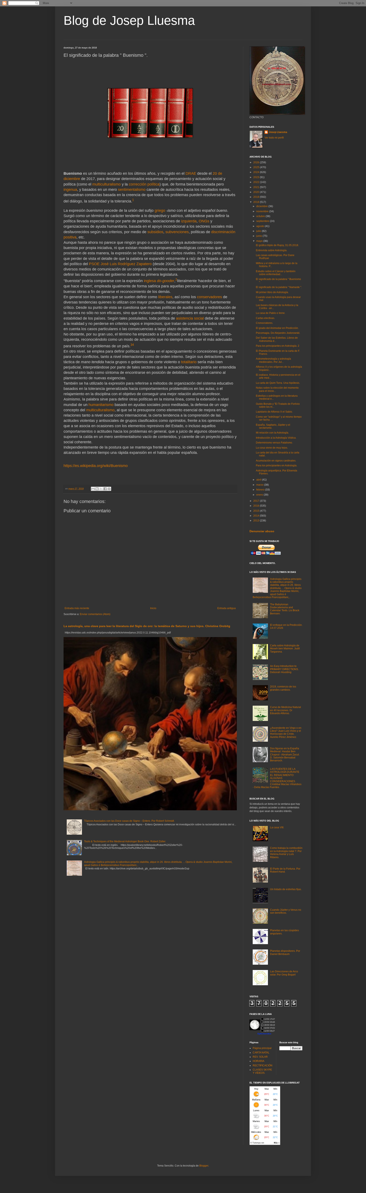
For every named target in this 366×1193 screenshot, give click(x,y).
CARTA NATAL (261, 1052)
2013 (256, 520)
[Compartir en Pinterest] (109, 489)
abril (259, 479)
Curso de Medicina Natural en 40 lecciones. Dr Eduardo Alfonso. (285, 710)
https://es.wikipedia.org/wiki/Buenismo (96, 466)
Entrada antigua (226, 608)
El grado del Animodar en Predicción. (277, 328)
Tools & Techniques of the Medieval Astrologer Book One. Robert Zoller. (125, 841)
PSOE (94, 264)
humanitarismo (101, 405)
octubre (261, 216)
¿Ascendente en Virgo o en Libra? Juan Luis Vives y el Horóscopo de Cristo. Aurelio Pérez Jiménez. (285, 732)
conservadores (209, 297)
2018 (256, 202)
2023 (256, 177)
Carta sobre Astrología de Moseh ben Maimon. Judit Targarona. (285, 648)
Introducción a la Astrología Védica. (276, 437)
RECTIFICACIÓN (262, 1065)
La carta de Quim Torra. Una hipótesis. (278, 382)
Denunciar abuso (262, 531)
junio (259, 235)
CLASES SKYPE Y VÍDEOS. (262, 1071)
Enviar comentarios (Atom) (95, 614)
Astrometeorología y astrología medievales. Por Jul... (273, 360)
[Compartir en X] (101, 489)
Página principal (262, 1048)
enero (260, 494)
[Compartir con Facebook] (105, 489)
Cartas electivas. (265, 318)
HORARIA (258, 1061)
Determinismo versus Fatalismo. (274, 442)
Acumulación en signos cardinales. (276, 460)
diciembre (262, 206)
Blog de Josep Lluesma (129, 20)
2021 (256, 187)
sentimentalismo (132, 189)
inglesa (150, 281)
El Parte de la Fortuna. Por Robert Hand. (285, 870)
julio (259, 231)
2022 (256, 182)
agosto (260, 226)
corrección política (144, 184)
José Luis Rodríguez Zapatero (126, 264)
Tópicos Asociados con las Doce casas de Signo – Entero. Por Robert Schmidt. (129, 820)
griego (160, 210)
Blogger (203, 1165)
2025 (256, 167)
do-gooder (165, 281)
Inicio (153, 608)
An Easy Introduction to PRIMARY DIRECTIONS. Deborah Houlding (284, 669)
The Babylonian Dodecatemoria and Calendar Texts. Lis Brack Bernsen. (284, 609)
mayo (259, 241)
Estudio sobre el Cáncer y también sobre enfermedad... (275, 273)
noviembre (262, 211)
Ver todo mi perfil (274, 137)
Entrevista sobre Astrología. (271, 250)
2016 (256, 505)
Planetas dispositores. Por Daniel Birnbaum (285, 952)
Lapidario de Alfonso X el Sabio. (274, 411)
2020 (256, 192)
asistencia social (190, 318)
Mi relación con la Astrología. (272, 432)
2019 (256, 196)
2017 (256, 500)
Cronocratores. (264, 322)
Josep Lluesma (278, 132)
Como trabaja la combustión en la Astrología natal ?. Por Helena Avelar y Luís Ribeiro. (286, 853)
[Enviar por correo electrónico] (93, 489)
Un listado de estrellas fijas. (286, 889)
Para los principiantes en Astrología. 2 (277, 345)
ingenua (70, 189)
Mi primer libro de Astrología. (272, 292)
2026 (256, 162)
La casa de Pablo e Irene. (270, 313)
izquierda (189, 221)
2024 (256, 172)
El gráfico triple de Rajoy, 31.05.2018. (277, 245)
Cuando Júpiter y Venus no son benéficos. (285, 911)
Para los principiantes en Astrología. (276, 465)
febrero (260, 489)
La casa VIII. (277, 827)
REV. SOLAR (260, 1056)
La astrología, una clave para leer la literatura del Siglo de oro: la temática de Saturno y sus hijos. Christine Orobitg (147, 626)
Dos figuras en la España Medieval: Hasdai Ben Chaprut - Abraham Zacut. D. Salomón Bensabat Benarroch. (284, 754)
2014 (256, 515)
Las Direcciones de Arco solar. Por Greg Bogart (284, 973)
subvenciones (177, 232)
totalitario (189, 362)
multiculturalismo (106, 184)
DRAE (191, 173)
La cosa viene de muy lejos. (272, 447)
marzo (260, 484)
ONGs (204, 221)
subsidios (155, 232)
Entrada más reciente (77, 608)
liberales (165, 297)
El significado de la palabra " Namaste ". (279, 287)
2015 (256, 510)
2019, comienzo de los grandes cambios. (283, 688)
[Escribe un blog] (97, 489)
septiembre (263, 221)
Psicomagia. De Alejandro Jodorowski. (278, 332)
